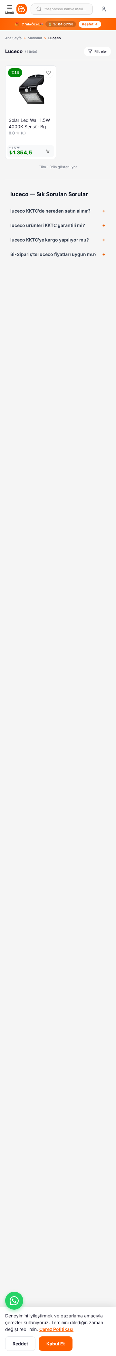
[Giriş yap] (104, 9)
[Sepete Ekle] (48, 151)
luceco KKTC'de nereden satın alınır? (50, 211)
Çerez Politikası (56, 1329)
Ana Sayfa (13, 38)
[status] (58, 24)
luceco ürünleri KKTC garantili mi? (47, 225)
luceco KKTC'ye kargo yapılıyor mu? (49, 239)
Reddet (20, 1343)
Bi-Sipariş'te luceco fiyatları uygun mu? (53, 254)
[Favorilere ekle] (48, 73)
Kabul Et (55, 1343)
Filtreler (100, 51)
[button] (14, 1301)
